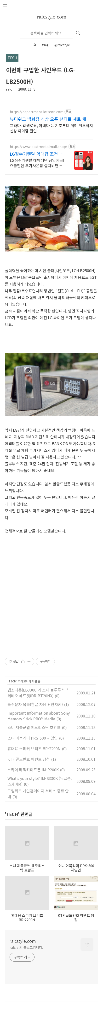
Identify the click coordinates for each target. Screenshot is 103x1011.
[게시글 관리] (29, 661)
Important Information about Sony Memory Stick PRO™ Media (38, 716)
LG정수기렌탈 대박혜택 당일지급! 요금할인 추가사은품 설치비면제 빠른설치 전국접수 (37, 162)
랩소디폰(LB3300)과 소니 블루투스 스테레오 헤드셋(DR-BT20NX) (38, 693)
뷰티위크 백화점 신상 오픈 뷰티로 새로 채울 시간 (50, 119)
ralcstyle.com (51, 16)
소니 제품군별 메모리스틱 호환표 (34, 727)
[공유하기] (23, 661)
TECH (12, 681)
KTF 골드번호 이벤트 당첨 (28, 759)
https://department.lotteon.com (36, 112)
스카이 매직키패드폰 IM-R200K (33, 769)
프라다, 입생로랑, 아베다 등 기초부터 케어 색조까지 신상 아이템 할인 (51, 128)
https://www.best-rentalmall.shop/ (38, 147)
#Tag (45, 45)
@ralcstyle (62, 45)
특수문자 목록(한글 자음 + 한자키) (35, 704)
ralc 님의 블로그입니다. (26, 947)
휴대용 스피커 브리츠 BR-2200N (34, 748)
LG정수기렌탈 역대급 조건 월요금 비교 (36, 154)
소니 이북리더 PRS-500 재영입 (32, 738)
